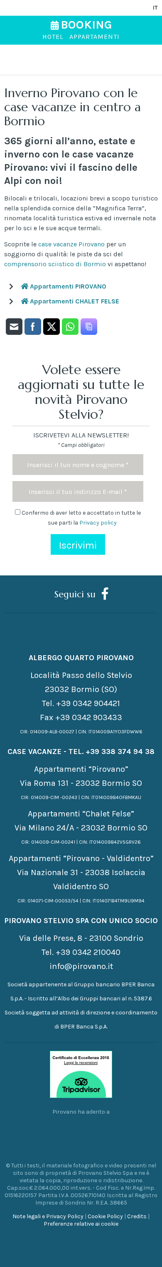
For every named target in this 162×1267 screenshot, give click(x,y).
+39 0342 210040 (88, 952)
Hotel (53, 37)
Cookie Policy (105, 1216)
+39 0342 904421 (88, 703)
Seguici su (75, 593)
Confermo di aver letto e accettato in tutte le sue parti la (80, 517)
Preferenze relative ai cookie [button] (81, 1223)
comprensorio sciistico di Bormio (55, 264)
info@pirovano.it (81, 966)
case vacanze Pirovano (71, 244)
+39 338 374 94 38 (120, 751)
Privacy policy (98, 522)
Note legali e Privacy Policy (47, 1216)
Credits (137, 1216)
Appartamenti (94, 37)
